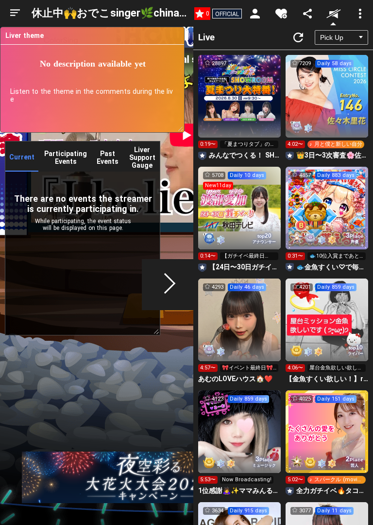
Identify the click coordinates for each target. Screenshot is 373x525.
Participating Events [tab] (65, 157)
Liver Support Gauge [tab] (142, 157)
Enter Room (239, 105)
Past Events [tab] (108, 157)
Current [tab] (21, 157)
